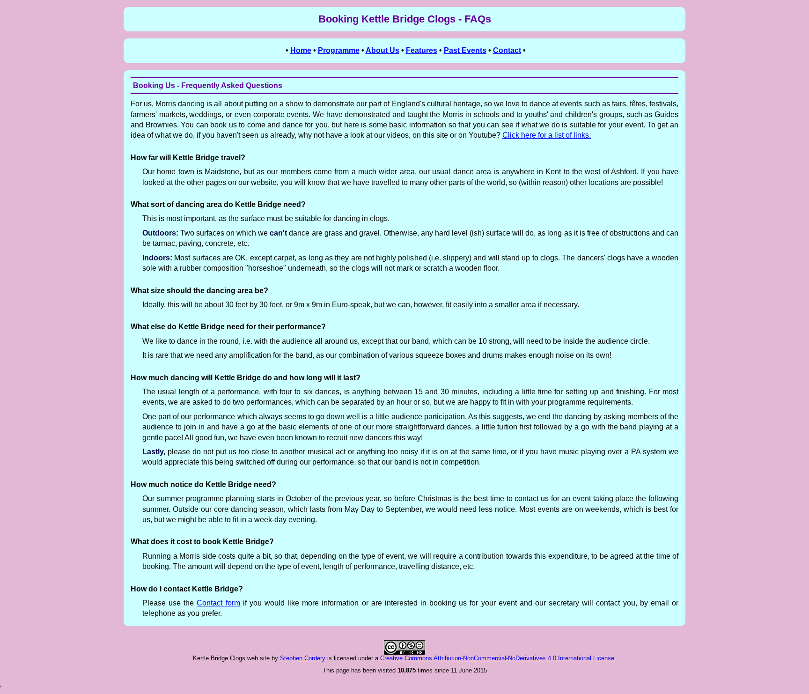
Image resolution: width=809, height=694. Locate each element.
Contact (507, 50)
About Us (382, 50)
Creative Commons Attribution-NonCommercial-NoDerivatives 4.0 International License (497, 658)
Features (421, 50)
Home (300, 50)
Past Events (465, 50)
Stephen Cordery (302, 658)
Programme (339, 50)
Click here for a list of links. (546, 135)
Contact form (218, 603)
